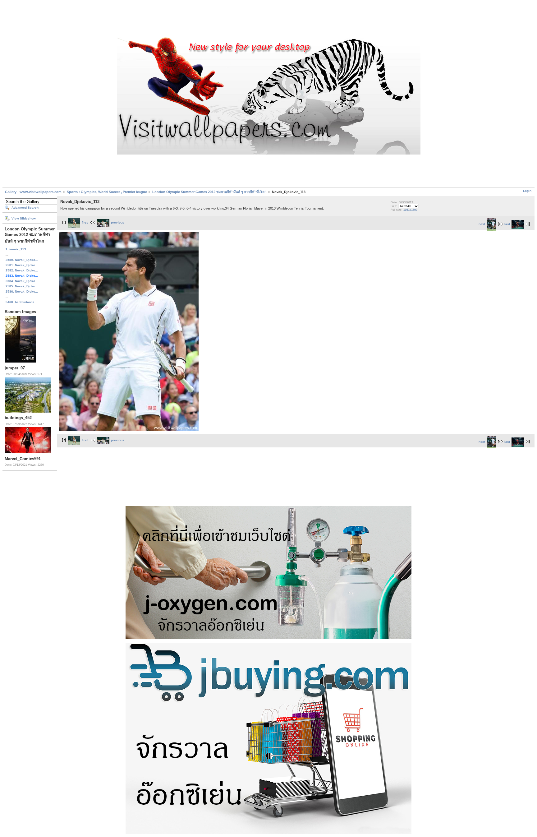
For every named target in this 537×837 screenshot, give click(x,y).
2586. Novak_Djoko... (22, 291)
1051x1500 (410, 209)
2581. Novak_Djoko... (22, 265)
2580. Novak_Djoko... (22, 259)
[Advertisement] (268, 20)
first (85, 222)
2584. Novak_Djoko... (22, 281)
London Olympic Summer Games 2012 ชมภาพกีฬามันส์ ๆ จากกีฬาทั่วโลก (209, 192)
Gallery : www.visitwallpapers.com (33, 192)
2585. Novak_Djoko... (22, 286)
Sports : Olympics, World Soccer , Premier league (107, 192)
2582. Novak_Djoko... (22, 270)
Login (527, 190)
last (507, 224)
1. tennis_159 (16, 249)
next (482, 224)
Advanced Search (25, 207)
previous (117, 222)
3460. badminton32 (20, 302)
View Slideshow (23, 218)
